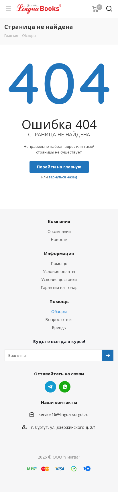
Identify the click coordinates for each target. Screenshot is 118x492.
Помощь (59, 263)
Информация (59, 253)
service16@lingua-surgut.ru (63, 414)
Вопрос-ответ (59, 319)
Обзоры (59, 311)
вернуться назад (63, 177)
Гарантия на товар (59, 287)
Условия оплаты (59, 271)
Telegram (50, 387)
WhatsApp (64, 387)
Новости (59, 239)
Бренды (59, 327)
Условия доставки (59, 279)
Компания (59, 221)
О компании (59, 231)
